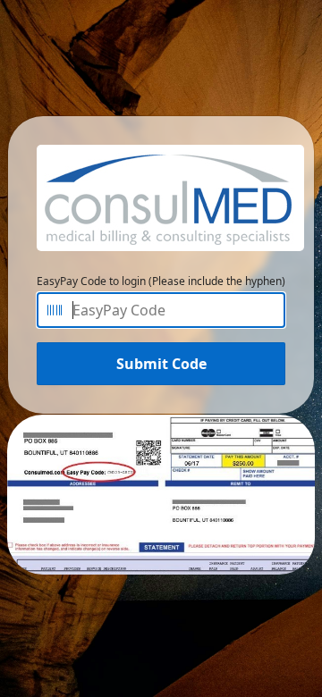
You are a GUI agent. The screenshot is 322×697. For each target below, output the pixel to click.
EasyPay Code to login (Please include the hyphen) (161, 281)
